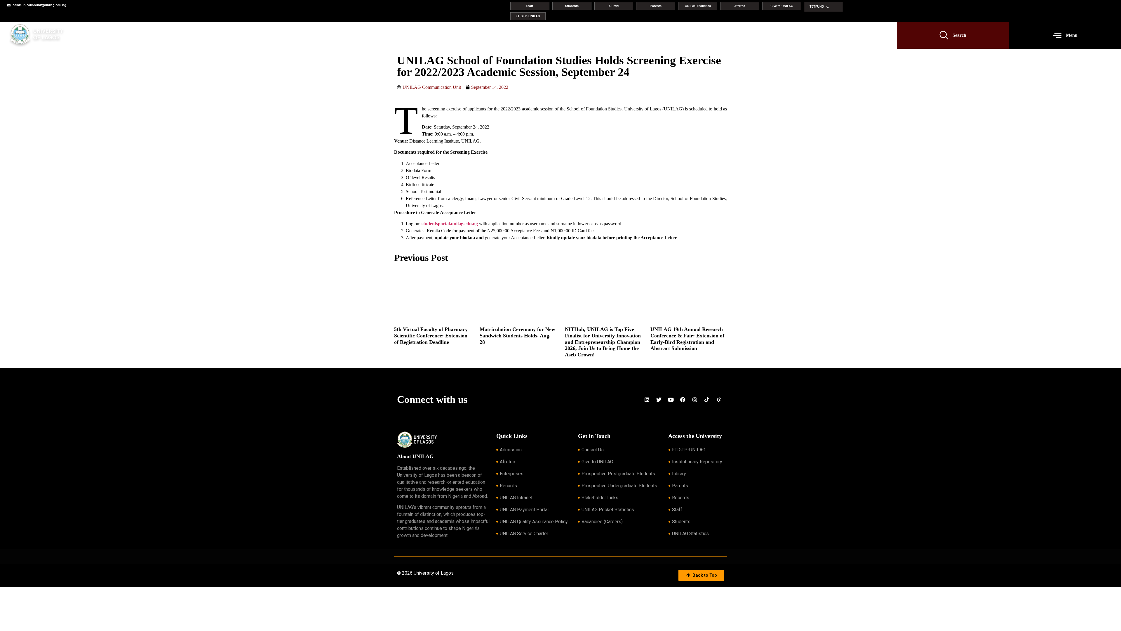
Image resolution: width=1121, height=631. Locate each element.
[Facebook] (683, 399)
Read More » (403, 350)
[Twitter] (659, 399)
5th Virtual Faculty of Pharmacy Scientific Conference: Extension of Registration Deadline (431, 335)
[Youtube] (671, 399)
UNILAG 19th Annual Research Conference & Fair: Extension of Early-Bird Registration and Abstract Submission (687, 338)
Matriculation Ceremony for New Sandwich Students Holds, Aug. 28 (517, 335)
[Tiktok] (707, 399)
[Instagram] (695, 399)
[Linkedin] (647, 399)
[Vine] (718, 399)
